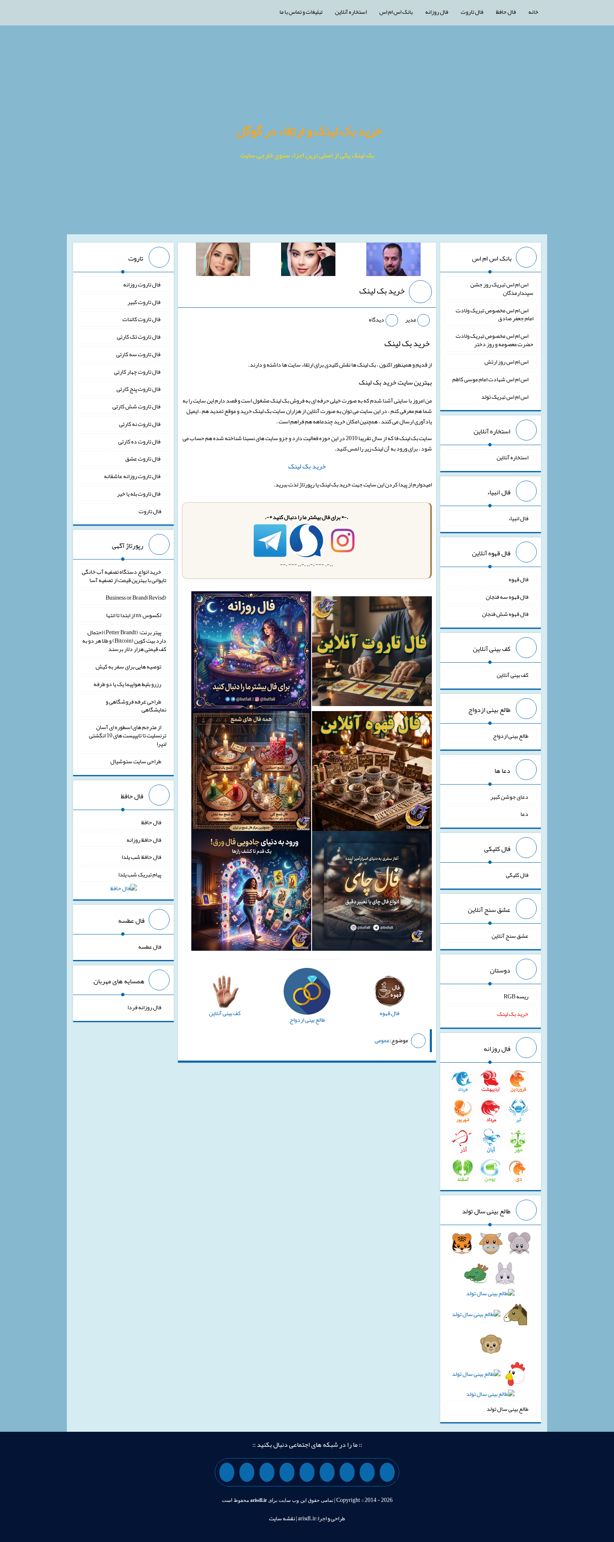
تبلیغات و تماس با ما (300, 12)
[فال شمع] (251, 773)
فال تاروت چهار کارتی (137, 371)
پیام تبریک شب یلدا (139, 874)
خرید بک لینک (382, 290)
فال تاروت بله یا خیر (139, 493)
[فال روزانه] (251, 653)
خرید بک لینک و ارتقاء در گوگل (309, 130)
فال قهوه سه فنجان (507, 596)
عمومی (382, 1040)
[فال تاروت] (372, 653)
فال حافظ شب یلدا (141, 857)
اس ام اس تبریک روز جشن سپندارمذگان (501, 289)
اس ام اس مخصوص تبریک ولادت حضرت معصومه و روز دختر (494, 340)
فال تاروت (472, 12)
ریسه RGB (516, 996)
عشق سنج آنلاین (510, 935)
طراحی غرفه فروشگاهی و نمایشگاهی (136, 705)
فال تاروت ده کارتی (139, 441)
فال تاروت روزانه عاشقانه (132, 476)
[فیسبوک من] (347, 1472)
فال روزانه (436, 12)
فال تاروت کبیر (144, 301)
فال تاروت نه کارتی (140, 424)
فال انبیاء (518, 518)
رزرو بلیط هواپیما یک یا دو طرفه (127, 684)
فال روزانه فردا (144, 1007)
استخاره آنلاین (351, 12)
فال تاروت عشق (143, 458)
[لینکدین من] (226, 1472)
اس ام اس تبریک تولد (504, 396)
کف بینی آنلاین (512, 675)
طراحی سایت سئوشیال (135, 761)
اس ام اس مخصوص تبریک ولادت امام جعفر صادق (494, 314)
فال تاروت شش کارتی (136, 406)
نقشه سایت (282, 1518)
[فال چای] (372, 893)
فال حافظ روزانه (144, 839)
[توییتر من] (286, 1472)
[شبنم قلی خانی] (223, 261)
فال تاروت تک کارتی (139, 336)
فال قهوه (518, 579)
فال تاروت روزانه (142, 284)
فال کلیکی (517, 875)
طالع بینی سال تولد (507, 1408)
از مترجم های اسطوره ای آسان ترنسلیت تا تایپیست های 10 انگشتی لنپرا (127, 735)
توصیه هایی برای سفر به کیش (128, 666)
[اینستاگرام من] (327, 1472)
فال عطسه (149, 946)
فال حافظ (506, 12)
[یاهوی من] (387, 1472)
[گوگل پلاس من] (266, 1472)
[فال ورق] (251, 893)
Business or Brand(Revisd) (136, 597)
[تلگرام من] (367, 1472)
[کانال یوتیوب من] (246, 1472)
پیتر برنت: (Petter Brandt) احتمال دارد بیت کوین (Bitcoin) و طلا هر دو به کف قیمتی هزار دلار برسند (124, 640)
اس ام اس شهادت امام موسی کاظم (490, 379)
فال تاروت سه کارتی (138, 354)
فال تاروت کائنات (141, 319)
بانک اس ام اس (396, 12)
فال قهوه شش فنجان (505, 614)
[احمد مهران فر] (393, 261)
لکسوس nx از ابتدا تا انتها (133, 614)
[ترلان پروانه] (308, 261)
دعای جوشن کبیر (509, 796)
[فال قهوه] (372, 773)
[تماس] (307, 1472)
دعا (524, 814)
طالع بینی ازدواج (510, 736)
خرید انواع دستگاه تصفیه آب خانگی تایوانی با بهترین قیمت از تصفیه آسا (124, 576)
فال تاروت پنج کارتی (139, 389)
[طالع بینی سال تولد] (490, 1321)
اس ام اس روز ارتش (506, 361)
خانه (533, 12)
